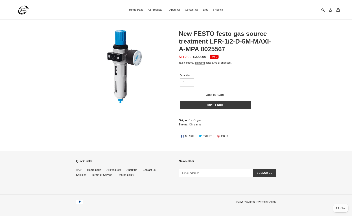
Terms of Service (102, 174)
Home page (94, 169)
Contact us (149, 169)
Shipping (200, 62)
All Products (114, 169)
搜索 (79, 169)
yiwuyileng (250, 202)
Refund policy (126, 174)
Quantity (185, 75)
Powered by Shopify (266, 202)
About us (131, 169)
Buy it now (215, 105)
